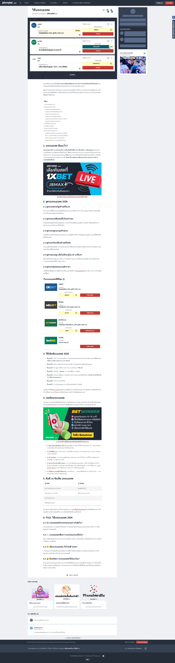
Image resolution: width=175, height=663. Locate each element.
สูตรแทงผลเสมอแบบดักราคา (54, 121)
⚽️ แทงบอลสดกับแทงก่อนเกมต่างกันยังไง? (57, 133)
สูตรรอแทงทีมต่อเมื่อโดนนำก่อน (54, 111)
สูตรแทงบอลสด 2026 (50, 107)
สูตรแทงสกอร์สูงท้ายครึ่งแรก (54, 109)
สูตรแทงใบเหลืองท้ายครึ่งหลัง (54, 116)
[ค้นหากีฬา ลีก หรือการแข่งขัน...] (20, 3)
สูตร (88, 659)
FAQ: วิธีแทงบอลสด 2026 (51, 130)
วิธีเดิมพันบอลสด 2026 (50, 123)
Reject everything (129, 642)
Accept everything (142, 642)
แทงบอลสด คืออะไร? (50, 104)
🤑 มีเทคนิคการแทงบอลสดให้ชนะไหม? (56, 140)
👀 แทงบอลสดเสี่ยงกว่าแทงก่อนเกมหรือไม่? (57, 135)
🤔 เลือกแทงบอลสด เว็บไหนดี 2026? (56, 138)
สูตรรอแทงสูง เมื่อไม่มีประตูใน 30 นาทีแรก (57, 118)
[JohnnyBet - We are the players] (9, 3)
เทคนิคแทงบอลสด (49, 126)
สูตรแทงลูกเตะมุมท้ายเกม (53, 114)
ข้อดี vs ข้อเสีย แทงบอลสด (51, 128)
